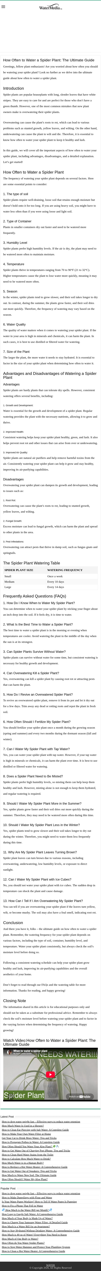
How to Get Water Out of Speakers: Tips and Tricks (29, 1171)
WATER (50, 1265)
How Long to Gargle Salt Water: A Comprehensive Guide (32, 1214)
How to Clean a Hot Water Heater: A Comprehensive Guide (33, 1251)
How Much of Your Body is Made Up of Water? (27, 1218)
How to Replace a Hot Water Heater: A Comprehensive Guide (34, 1166)
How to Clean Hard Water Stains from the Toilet (27, 1154)
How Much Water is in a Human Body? (23, 1162)
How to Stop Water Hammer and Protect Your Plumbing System (36, 1246)
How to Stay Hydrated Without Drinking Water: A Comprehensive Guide (41, 1230)
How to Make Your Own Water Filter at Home (26, 1133)
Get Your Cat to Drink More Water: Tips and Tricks (29, 1137)
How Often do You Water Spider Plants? (23, 1242)
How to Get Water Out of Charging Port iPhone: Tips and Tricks (36, 1150)
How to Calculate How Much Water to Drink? (26, 1158)
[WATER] (50, 6)
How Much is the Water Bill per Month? (27, 1210)
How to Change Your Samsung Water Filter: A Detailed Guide (35, 1222)
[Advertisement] (50, 33)
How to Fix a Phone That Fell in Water (22, 1205)
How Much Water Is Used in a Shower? (23, 1125)
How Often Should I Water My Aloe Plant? (25, 1179)
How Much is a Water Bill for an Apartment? (26, 1226)
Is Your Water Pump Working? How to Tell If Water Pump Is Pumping (39, 1201)
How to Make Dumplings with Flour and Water (27, 1197)
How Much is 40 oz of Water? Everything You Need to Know (34, 1234)
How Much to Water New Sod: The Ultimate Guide (29, 1175)
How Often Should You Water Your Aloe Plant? (27, 1146)
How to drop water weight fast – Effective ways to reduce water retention (41, 1121)
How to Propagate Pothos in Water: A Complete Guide (31, 1142)
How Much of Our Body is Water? (20, 1238)
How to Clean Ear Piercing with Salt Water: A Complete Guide (35, 1129)
